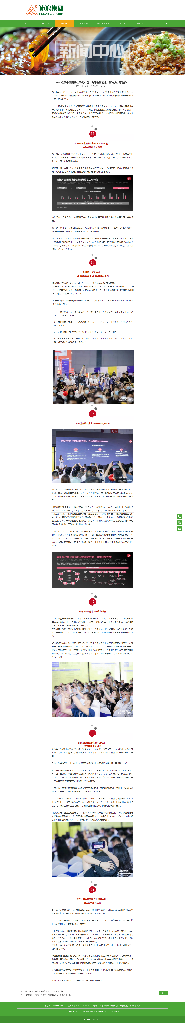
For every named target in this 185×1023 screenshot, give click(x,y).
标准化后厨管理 (102, 23)
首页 (26, 23)
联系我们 (140, 23)
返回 (163, 993)
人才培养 (121, 23)
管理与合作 (83, 23)
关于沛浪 (45, 23)
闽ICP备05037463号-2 (92, 1019)
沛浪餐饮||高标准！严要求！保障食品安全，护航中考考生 (48, 995)
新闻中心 (64, 23)
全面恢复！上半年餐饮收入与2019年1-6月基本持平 (45, 991)
